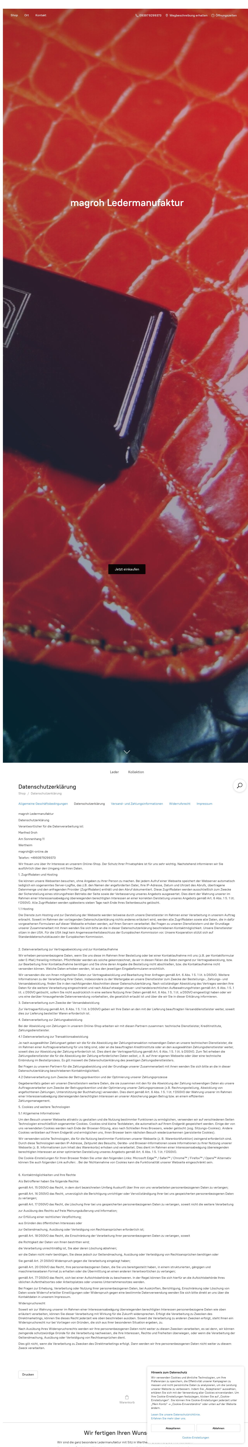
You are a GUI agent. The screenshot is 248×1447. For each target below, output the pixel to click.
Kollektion (136, 772)
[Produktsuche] (239, 785)
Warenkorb (127, 1402)
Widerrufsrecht (179, 804)
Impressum (204, 804)
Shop (14, 15)
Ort (26, 15)
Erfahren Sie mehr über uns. (168, 1418)
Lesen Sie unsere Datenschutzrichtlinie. (176, 1414)
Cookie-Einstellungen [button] (195, 1437)
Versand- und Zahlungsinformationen (137, 804)
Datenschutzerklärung (46, 793)
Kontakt (40, 15)
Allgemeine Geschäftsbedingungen (43, 804)
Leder (114, 772)
